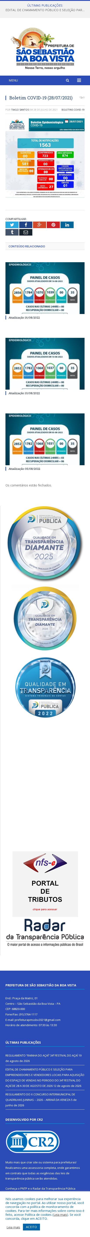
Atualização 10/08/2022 (24, 393)
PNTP (23, 1188)
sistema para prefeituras (59, 1162)
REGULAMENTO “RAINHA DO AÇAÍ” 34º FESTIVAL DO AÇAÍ (41, 1055)
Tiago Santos (20, 109)
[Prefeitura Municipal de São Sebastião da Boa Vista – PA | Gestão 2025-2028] (45, 47)
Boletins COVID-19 (73, 109)
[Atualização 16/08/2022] (45, 288)
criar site (32, 1162)
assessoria (35, 1168)
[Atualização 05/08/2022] (45, 439)
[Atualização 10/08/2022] (45, 364)
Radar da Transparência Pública (54, 1188)
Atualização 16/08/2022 (24, 317)
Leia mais (60, 1214)
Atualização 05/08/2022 (24, 469)
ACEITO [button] (31, 1227)
